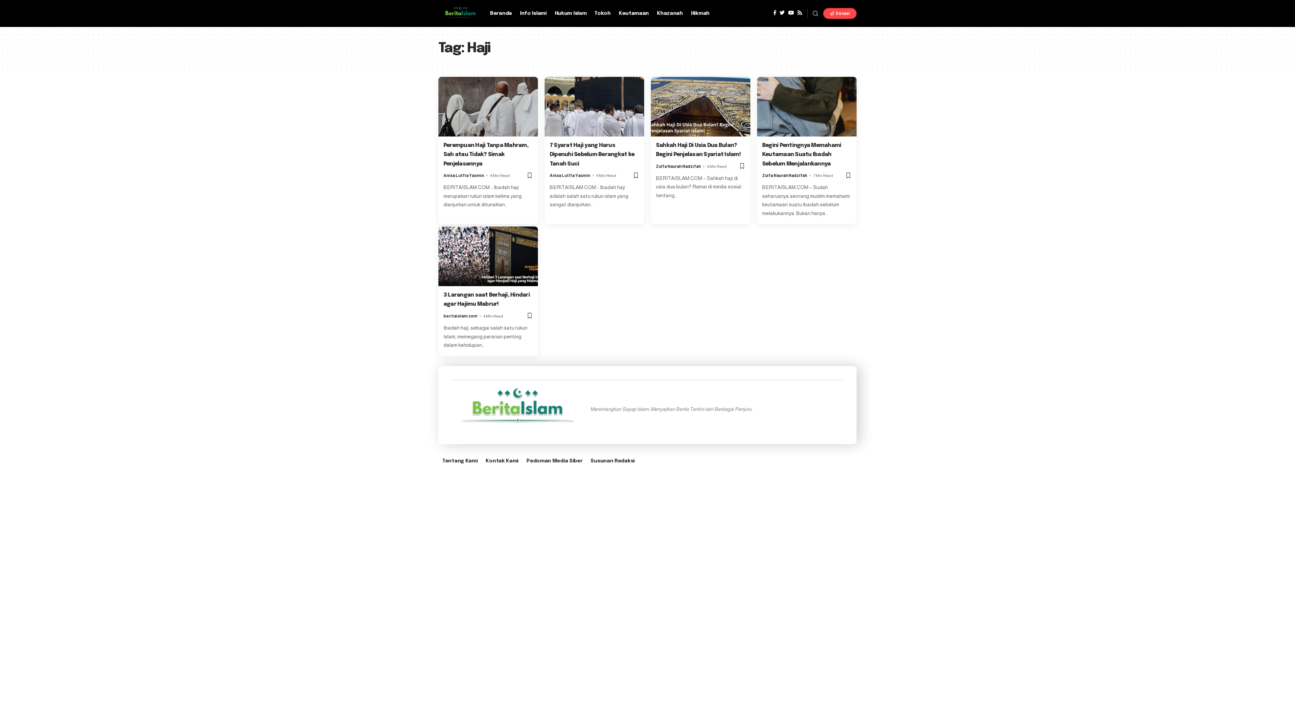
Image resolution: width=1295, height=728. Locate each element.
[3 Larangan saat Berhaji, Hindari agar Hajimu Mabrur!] (488, 256)
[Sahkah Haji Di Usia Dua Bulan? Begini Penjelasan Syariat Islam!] (700, 106)
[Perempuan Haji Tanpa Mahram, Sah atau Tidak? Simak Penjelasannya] (488, 106)
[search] (815, 13)
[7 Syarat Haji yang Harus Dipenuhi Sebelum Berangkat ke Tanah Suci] (594, 106)
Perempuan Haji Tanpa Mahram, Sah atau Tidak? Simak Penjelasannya (485, 155)
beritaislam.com (460, 316)
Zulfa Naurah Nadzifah (678, 166)
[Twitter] (782, 12)
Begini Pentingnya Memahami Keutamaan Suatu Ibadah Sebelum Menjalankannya (801, 155)
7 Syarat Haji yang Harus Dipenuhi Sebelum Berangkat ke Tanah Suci (592, 155)
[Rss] (800, 12)
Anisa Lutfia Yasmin (463, 175)
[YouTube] (791, 12)
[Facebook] (775, 12)
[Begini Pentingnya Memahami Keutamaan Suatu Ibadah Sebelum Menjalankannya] (807, 106)
